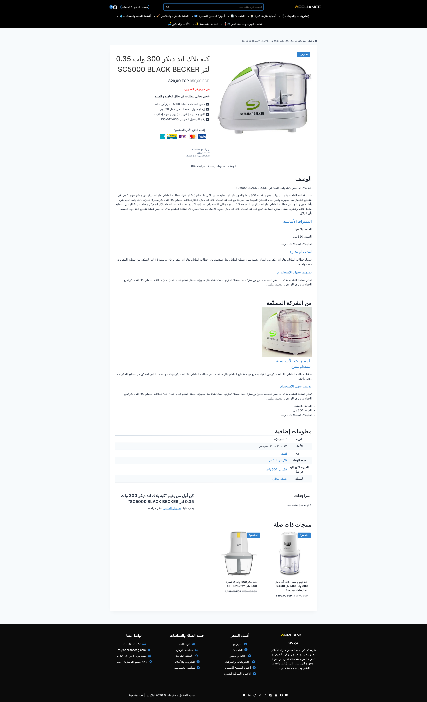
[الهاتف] (265, 695)
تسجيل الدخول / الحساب (135, 7)
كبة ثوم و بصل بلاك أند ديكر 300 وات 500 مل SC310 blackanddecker (291, 586)
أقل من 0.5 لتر (278, 460)
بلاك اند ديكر (191, 155)
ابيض (284, 453)
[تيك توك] (254, 695)
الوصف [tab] (232, 166)
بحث (259, 7)
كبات (199, 152)
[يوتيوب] (244, 695)
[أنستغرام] (270, 695)
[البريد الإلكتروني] (286, 695)
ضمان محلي (279, 478)
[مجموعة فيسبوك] (276, 695)
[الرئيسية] (316, 40)
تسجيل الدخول (172, 508)
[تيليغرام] (260, 695)
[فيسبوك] (281, 695)
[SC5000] (265, 98)
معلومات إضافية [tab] (216, 166)
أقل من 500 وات (276, 469)
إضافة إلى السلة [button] (249, 601)
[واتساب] (249, 695)
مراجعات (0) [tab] (198, 166)
